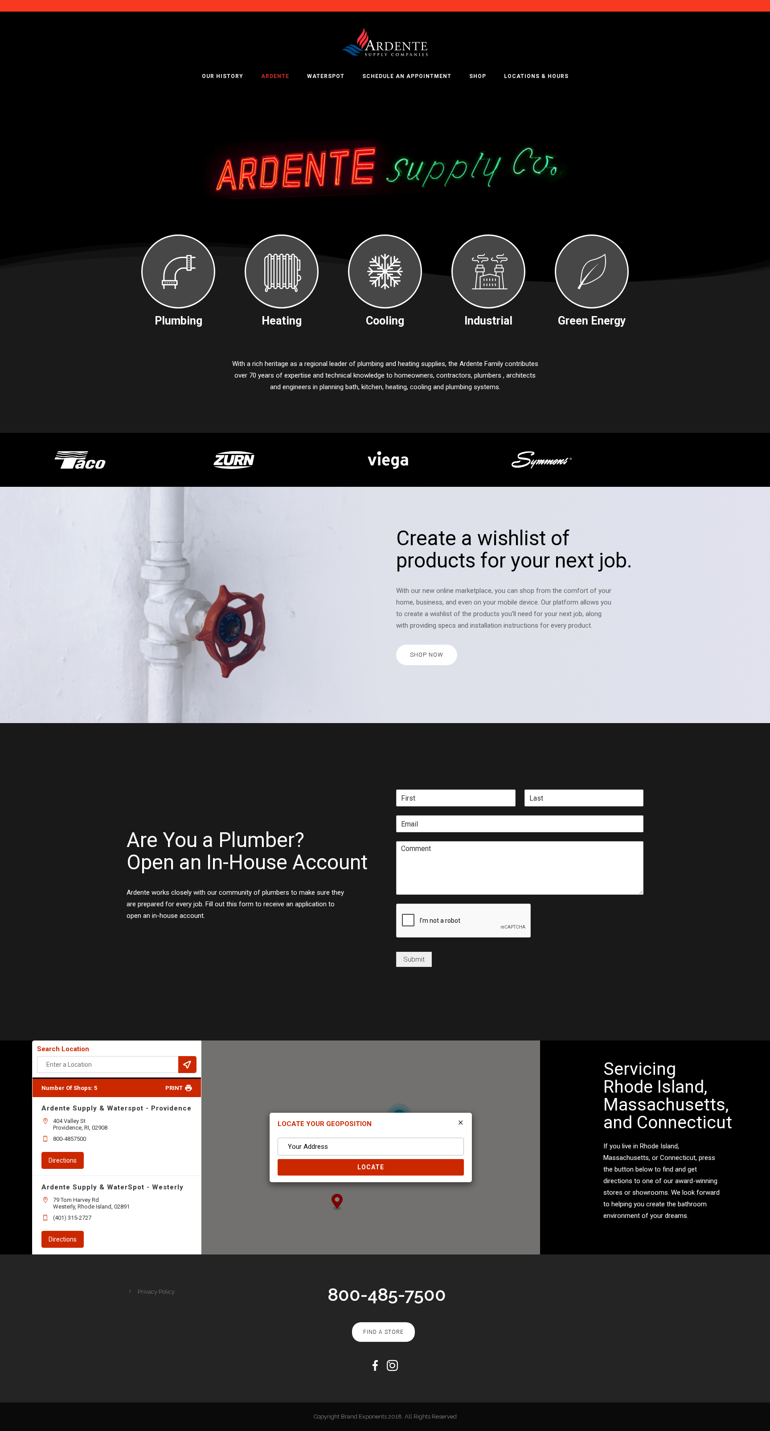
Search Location (63, 1049)
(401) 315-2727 (72, 1217)
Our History (222, 76)
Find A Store (383, 1332)
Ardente (275, 76)
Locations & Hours (536, 76)
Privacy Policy (156, 1291)
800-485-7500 (387, 1294)
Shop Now (426, 654)
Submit (414, 959)
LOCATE (370, 1167)
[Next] (764, 460)
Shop (477, 76)
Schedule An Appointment (406, 76)
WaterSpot (325, 76)
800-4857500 (69, 1138)
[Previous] (5, 460)
